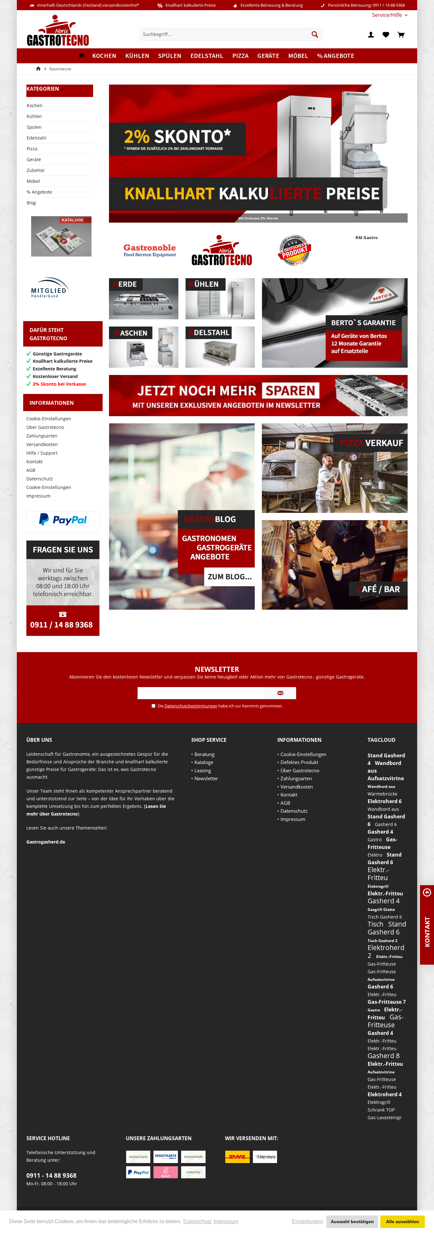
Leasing (202, 770)
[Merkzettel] (386, 34)
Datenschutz (39, 479)
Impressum (38, 496)
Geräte (34, 159)
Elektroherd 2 (386, 951)
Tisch (376, 924)
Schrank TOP (381, 1110)
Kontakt (34, 461)
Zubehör (36, 170)
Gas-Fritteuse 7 (387, 1001)
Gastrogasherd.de (45, 842)
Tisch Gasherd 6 (385, 917)
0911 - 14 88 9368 (51, 1175)
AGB (30, 470)
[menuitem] (387, 15)
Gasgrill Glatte (381, 909)
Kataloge (203, 762)
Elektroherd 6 (385, 801)
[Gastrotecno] (222, 250)
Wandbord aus (381, 786)
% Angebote (39, 192)
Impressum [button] (226, 1221)
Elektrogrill (378, 886)
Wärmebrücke (382, 794)
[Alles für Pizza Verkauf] (335, 468)
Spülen (34, 127)
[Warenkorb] (401, 34)
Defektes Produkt (299, 762)
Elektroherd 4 (385, 1094)
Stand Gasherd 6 (387, 928)
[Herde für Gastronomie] (143, 299)
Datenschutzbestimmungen (191, 706)
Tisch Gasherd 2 (382, 940)
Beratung (204, 754)
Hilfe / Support (42, 453)
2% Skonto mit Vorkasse (258, 154)
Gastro (375, 840)
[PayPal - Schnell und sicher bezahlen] (63, 519)
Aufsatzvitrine (386, 778)
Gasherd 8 (384, 1055)
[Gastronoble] (149, 250)
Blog (31, 203)
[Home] (82, 55)
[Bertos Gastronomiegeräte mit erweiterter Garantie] (335, 323)
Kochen (35, 105)
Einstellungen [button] (307, 1221)
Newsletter (206, 778)
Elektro (375, 855)
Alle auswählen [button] (402, 1221)
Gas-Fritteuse (382, 964)
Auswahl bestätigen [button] (352, 1221)
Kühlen (34, 116)
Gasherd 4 (380, 831)
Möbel (33, 181)
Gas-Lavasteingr (385, 1117)
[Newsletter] (258, 395)
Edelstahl (36, 138)
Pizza (32, 149)
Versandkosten (42, 444)
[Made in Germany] (294, 250)
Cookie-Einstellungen (48, 419)
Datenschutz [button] (197, 1221)
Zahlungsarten (42, 436)
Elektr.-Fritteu (379, 873)
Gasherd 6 (386, 824)
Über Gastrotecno (45, 427)
